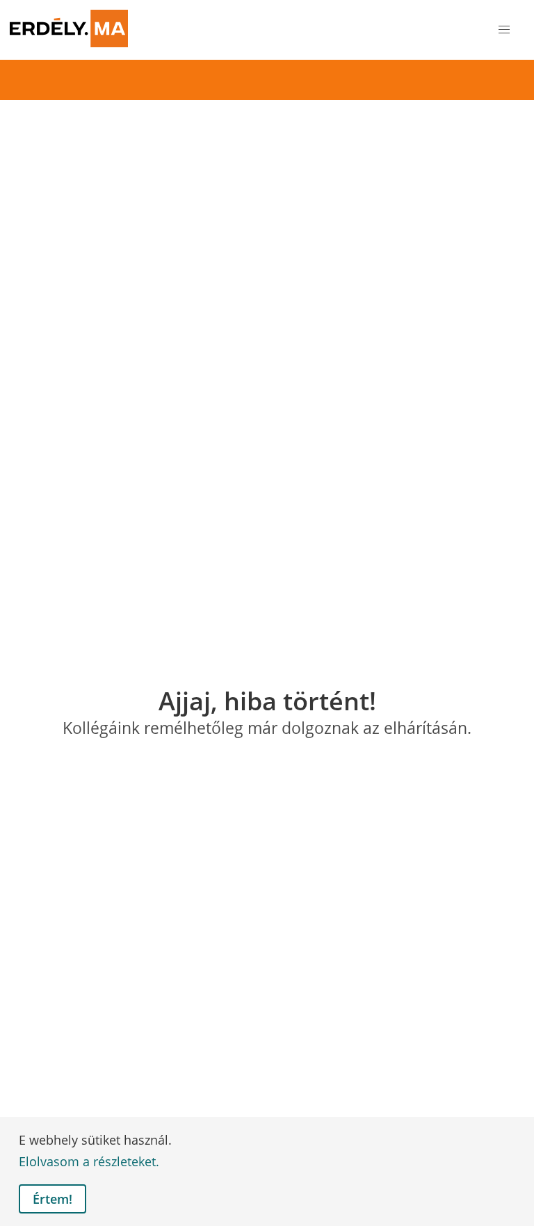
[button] (504, 30)
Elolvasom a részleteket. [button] (89, 1161)
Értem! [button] (52, 1199)
